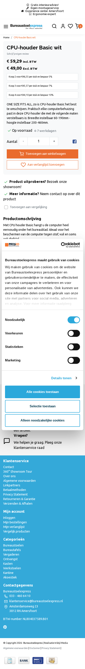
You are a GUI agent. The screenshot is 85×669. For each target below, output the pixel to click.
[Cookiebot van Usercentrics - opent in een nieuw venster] (61, 245)
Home (6, 37)
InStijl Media (61, 643)
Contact (8, 467)
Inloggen (9, 517)
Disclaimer (34, 648)
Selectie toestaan (43, 406)
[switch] (74, 333)
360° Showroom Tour (17, 471)
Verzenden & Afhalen (17, 503)
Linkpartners (11, 485)
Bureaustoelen (13, 545)
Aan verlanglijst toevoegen (46, 164)
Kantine (8, 573)
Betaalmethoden (14, 490)
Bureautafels (12, 550)
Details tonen (61, 378)
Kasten (8, 563)
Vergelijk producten (16, 531)
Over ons (9, 476)
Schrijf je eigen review (18, 53)
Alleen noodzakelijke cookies (42, 420)
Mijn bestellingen (15, 522)
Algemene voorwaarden (19, 480)
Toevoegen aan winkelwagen (46, 153)
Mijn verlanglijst (14, 527)
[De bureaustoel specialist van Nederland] (26, 26)
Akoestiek (10, 577)
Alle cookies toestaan (42, 392)
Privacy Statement (15, 494)
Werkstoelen (12, 568)
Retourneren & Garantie (19, 499)
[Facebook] (74, 141)
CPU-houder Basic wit (25, 37)
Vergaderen (11, 554)
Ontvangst (10, 559)
